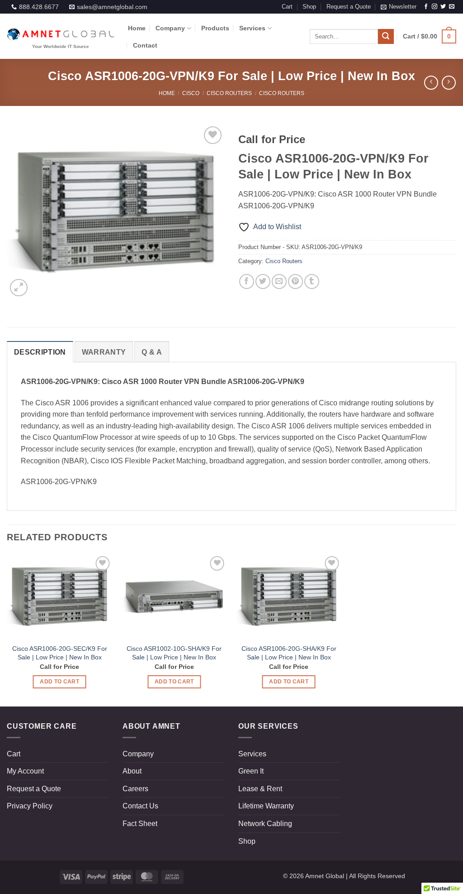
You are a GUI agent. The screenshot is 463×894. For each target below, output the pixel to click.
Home (137, 28)
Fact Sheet (140, 823)
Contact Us (140, 806)
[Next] (209, 211)
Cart (287, 6)
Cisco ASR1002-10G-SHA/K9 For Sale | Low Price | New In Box (174, 653)
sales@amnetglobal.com (112, 6)
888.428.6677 (39, 6)
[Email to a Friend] (279, 281)
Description (40, 352)
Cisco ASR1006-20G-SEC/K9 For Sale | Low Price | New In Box (59, 653)
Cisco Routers (229, 93)
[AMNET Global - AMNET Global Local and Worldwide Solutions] (60, 36)
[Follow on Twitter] (443, 7)
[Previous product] (449, 83)
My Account (25, 771)
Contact (145, 45)
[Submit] (385, 36)
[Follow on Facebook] (426, 7)
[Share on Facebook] (246, 281)
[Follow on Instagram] (434, 7)
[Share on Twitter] (262, 281)
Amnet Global (324, 876)
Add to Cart (59, 681)
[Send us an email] (451, 7)
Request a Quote (348, 6)
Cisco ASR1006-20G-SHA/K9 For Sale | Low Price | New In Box (288, 653)
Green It (251, 771)
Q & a (152, 352)
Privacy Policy (29, 806)
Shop (309, 6)
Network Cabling (265, 823)
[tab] (40, 352)
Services (252, 28)
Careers (135, 789)
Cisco (190, 93)
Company (170, 28)
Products (215, 28)
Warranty (104, 352)
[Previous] (22, 211)
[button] (398, 7)
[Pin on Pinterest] (295, 281)
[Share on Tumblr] (311, 281)
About (132, 771)
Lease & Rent (260, 789)
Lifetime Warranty (266, 806)
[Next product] (431, 83)
